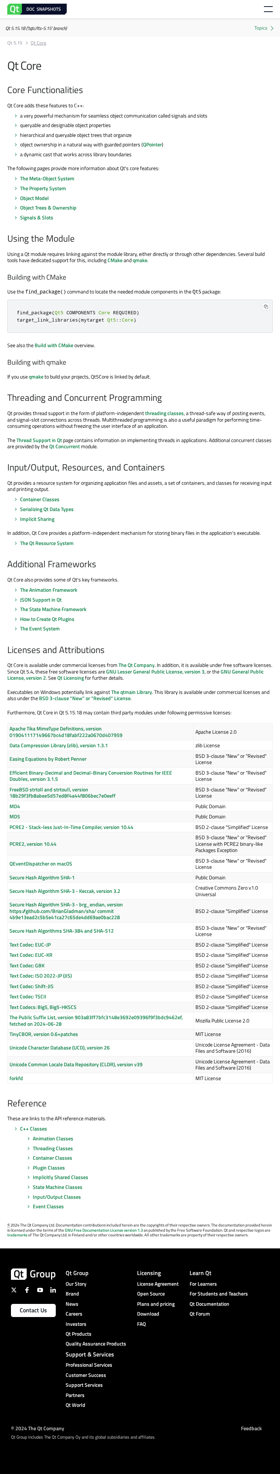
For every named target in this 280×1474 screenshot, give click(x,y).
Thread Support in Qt (39, 440)
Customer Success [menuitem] (86, 1375)
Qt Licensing (70, 678)
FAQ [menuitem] (141, 1324)
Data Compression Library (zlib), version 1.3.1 (58, 745)
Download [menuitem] (148, 1313)
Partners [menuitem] (75, 1395)
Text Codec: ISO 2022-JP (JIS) (40, 975)
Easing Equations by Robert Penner (47, 759)
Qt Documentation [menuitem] (209, 1304)
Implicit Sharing (37, 519)
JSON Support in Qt (41, 599)
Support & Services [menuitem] (90, 1354)
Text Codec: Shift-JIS (31, 986)
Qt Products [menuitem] (79, 1333)
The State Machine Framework (53, 609)
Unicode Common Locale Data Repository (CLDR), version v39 (76, 1064)
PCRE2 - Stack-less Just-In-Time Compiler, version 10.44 (71, 827)
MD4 (14, 806)
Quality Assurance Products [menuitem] (96, 1343)
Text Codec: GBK (26, 965)
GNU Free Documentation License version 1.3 (104, 1230)
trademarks (17, 1235)
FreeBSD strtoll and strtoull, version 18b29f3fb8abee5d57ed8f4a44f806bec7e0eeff (62, 793)
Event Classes (48, 1206)
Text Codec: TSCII (27, 996)
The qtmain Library (131, 692)
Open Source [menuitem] (151, 1293)
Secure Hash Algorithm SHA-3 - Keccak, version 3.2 (64, 891)
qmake (140, 260)
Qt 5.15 (14, 43)
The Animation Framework (48, 590)
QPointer (152, 144)
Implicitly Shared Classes (60, 1177)
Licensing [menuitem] (149, 1272)
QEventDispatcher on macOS (40, 863)
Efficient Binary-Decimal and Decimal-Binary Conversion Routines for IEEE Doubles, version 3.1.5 (90, 776)
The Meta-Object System (47, 178)
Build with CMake (54, 345)
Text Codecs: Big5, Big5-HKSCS (43, 1007)
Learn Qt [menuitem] (200, 1272)
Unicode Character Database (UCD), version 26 (59, 1047)
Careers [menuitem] (74, 1313)
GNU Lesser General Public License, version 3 (155, 671)
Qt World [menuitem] (75, 1405)
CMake (115, 260)
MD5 (14, 816)
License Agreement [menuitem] (158, 1283)
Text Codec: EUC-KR (30, 955)
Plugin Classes (49, 1167)
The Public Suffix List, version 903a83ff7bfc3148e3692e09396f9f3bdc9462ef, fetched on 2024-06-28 (96, 1020)
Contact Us (33, 1310)
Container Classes (39, 499)
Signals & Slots (36, 217)
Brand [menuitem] (72, 1293)
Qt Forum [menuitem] (200, 1313)
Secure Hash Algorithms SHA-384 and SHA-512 (61, 930)
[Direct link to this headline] (86, 90)
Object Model (34, 198)
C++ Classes (33, 1128)
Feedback (251, 1428)
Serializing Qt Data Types (47, 509)
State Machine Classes (57, 1187)
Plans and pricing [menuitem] (156, 1304)
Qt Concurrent (64, 446)
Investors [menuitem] (76, 1324)
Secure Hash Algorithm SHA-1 (42, 877)
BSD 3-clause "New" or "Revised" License (85, 698)
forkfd (16, 1078)
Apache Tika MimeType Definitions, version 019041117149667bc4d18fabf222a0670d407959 (65, 732)
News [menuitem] (72, 1304)
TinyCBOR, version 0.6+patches (43, 1034)
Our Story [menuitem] (76, 1283)
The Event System (40, 628)
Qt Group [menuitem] (77, 1272)
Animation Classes (53, 1138)
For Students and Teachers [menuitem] (219, 1293)
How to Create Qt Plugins (47, 619)
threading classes (164, 413)
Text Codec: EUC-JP (30, 944)
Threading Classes (53, 1148)
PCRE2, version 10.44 (33, 844)
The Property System (43, 188)
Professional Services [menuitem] (89, 1365)
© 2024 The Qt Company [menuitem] (37, 1428)
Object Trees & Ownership (48, 207)
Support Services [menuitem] (84, 1385)
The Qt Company (136, 665)
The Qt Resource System (47, 543)
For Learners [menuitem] (203, 1283)
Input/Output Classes (57, 1197)
